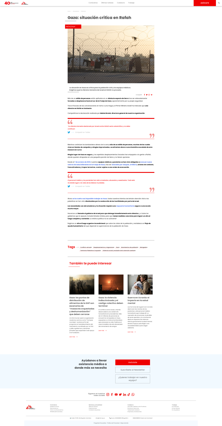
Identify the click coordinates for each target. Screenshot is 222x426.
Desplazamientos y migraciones (104, 247)
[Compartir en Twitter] (147, 94)
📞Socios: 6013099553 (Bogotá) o (118, 418)
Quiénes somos (54, 406)
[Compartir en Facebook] (144, 94)
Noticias (83, 11)
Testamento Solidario (134, 410)
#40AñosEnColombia (56, 411)
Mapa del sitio (124, 423)
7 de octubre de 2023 (82, 162)
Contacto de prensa (94, 410)
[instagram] (107, 394)
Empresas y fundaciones (135, 411)
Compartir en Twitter (82, 132)
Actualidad (76, 11)
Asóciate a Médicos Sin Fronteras (137, 406)
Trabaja (131, 3)
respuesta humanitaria (125, 206)
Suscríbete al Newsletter (133, 369)
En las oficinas (176, 408)
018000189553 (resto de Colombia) (142, 418)
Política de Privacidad (113, 423)
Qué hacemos (54, 408)
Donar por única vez (133, 408)
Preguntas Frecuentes (100, 423)
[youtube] (116, 394)
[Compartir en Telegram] (151, 94)
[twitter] (120, 394)
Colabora (121, 3)
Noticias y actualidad (95, 405)
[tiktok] (128, 394)
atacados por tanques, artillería (124, 165)
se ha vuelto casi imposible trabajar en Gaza (89, 199)
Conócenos (93, 3)
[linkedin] (124, 394)
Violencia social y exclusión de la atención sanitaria (119, 250)
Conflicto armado (86, 247)
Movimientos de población (129, 247)
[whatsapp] (133, 394)
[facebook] (111, 394)
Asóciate (132, 362)
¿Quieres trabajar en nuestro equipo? (132, 379)
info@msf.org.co (100, 418)
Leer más (72, 337)
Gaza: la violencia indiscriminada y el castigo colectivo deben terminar (111, 301)
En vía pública (176, 410)
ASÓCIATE (205, 3)
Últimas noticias (107, 3)
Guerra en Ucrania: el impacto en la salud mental (138, 300)
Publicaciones (93, 408)
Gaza (117, 247)
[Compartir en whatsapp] (149, 94)
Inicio (69, 11)
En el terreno (175, 406)
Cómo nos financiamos (56, 410)
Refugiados (143, 247)
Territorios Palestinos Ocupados (90, 250)
